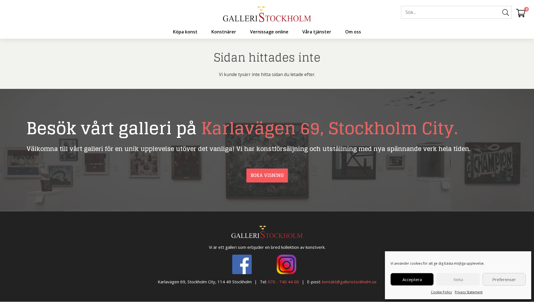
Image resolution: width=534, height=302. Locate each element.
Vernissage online (269, 32)
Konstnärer (223, 32)
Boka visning (267, 175)
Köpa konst (185, 32)
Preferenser (504, 279)
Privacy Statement (469, 292)
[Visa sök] (505, 13)
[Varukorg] (520, 13)
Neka (458, 279)
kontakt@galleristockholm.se (349, 281)
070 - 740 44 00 (283, 281)
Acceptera (412, 279)
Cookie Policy (441, 292)
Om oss (353, 32)
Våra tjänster (316, 32)
